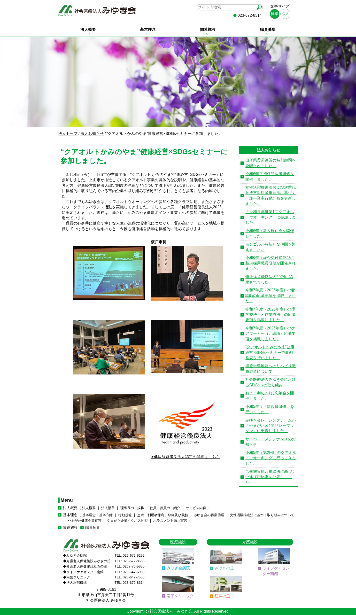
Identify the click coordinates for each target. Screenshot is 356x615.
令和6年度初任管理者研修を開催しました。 (269, 176)
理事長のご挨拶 (132, 508)
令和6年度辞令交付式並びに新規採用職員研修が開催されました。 (270, 263)
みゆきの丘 (224, 568)
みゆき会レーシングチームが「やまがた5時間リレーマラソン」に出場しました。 (270, 425)
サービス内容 (196, 508)
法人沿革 (108, 508)
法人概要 (88, 29)
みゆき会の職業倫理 (209, 515)
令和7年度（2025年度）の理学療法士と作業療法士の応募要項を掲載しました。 (270, 314)
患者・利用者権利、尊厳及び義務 (162, 515)
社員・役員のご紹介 (165, 508)
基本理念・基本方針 (97, 515)
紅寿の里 (222, 596)
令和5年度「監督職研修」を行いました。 (269, 409)
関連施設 (208, 29)
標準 (275, 14)
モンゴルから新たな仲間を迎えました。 (270, 247)
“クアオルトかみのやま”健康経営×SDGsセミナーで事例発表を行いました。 (269, 352)
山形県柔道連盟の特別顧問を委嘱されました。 (270, 163)
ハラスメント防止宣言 (170, 520)
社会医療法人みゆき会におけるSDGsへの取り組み (270, 382)
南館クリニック (180, 596)
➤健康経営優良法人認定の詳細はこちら (185, 457)
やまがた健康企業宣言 (84, 520)
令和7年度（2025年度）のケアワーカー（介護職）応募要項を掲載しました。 (270, 333)
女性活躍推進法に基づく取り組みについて (262, 515)
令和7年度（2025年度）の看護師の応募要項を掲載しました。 (270, 295)
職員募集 (268, 29)
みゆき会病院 (178, 568)
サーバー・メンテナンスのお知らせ (270, 441)
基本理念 (148, 29)
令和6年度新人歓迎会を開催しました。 (269, 233)
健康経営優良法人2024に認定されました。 (269, 279)
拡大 (285, 14)
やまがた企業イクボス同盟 (127, 520)
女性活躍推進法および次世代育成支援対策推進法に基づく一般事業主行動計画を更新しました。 (270, 195)
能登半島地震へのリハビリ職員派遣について (270, 368)
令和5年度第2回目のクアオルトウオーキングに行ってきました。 (270, 458)
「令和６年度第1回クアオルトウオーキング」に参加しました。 (270, 217)
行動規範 (125, 515)
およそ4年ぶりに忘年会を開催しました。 (269, 395)
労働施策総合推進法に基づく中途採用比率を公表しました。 (270, 476)
